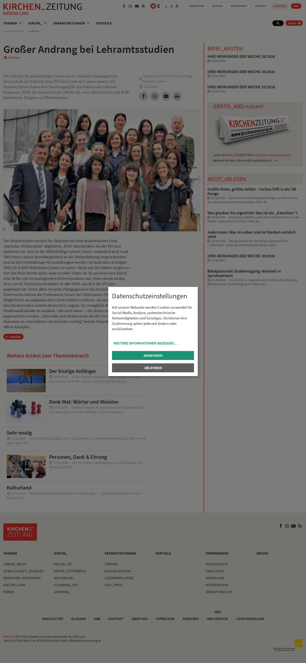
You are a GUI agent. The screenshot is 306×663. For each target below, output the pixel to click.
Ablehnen (153, 367)
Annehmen (153, 355)
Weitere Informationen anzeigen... (145, 343)
